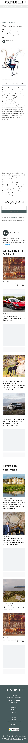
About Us (14, 695)
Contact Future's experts (14, 698)
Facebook (14, 710)
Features (22, 42)
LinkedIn (14, 717)
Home (4, 22)
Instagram (14, 707)
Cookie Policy (14, 705)
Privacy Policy (14, 702)
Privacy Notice (12, 217)
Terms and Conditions (14, 700)
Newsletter (23, 83)
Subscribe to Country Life (9, 6)
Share (6, 83)
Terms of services (16, 215)
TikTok (14, 719)
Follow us (15, 83)
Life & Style (12, 22)
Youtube (14, 712)
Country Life (10, 40)
